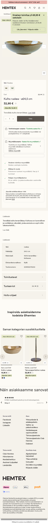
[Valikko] (43, 7)
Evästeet (29, 444)
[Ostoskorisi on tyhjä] (39, 7)
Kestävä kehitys (9, 459)
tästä (13, 199)
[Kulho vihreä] (12, 88)
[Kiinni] (43, 15)
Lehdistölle (7, 465)
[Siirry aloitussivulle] (9, 8)
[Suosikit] (34, 7)
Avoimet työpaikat (10, 462)
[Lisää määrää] (13, 118)
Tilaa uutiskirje (31, 459)
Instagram (7, 422)
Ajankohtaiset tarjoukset (31, 455)
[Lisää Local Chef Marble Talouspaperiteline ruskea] (45, 362)
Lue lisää (31, 113)
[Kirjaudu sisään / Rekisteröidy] (29, 7)
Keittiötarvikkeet (9, 14)
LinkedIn (6, 425)
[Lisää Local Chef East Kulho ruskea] (21, 362)
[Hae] (25, 7)
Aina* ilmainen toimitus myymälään (24, 520)
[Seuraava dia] (44, 47)
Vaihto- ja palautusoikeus (32, 426)
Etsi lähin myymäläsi (34, 465)
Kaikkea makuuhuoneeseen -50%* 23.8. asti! (24, 2)
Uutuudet (29, 462)
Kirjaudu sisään (32, 468)
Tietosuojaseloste (33, 435)
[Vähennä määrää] (6, 118)
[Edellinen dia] (4, 47)
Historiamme (8, 456)
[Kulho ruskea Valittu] (6, 88)
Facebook (7, 420)
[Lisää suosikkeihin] (44, 73)
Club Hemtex (8, 454)
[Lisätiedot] (15, 104)
